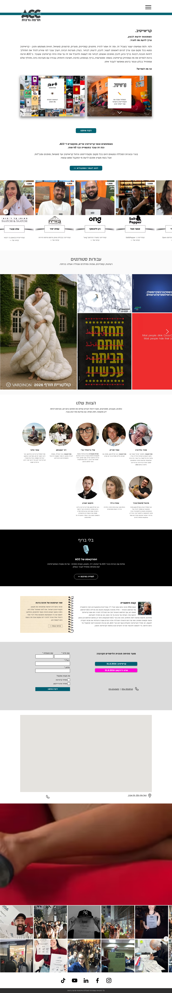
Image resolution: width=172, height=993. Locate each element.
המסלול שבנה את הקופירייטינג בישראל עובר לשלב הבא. (119, 102)
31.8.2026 (110, 670)
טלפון (67, 667)
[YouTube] (74, 980)
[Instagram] (108, 980)
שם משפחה (48, 653)
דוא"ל (67, 660)
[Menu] (148, 7)
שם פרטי (66, 653)
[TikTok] (63, 980)
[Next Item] (5, 211)
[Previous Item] (166, 211)
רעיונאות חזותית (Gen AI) (52, 101)
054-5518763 (127, 689)
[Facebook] (97, 980)
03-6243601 (114, 689)
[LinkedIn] (86, 980)
